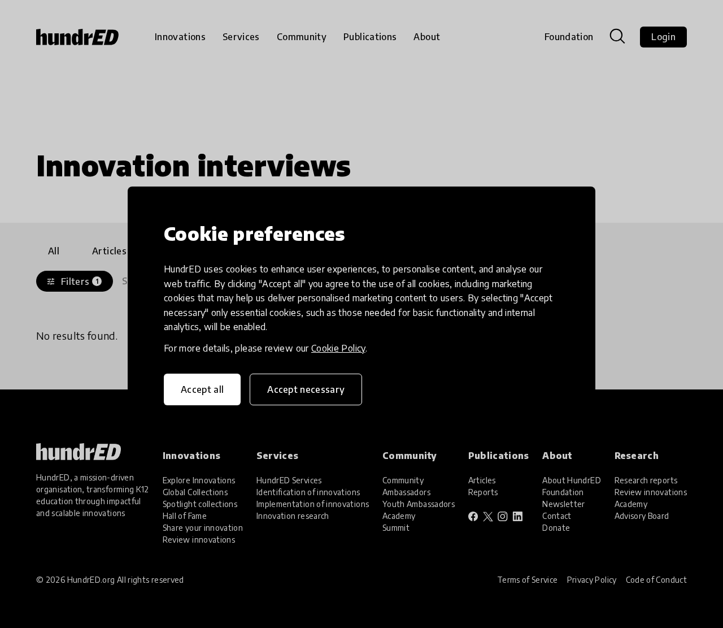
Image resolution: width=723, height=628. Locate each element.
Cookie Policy (338, 348)
